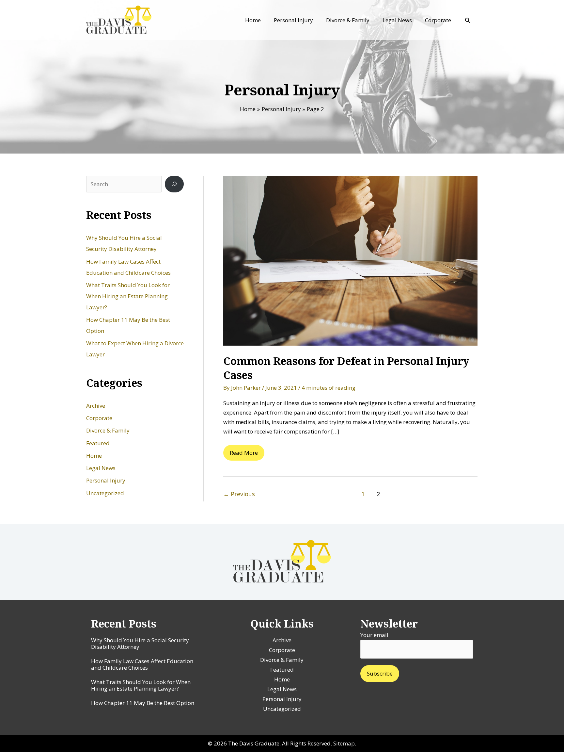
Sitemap (344, 743)
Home (94, 455)
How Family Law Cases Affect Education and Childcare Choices (142, 664)
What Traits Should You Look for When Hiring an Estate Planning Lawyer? (128, 296)
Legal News (101, 468)
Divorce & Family (108, 430)
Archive (95, 405)
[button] (467, 20)
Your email (374, 635)
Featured (98, 443)
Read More (243, 455)
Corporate (99, 418)
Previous (239, 494)
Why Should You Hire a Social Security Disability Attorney (140, 643)
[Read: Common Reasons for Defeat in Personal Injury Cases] (350, 260)
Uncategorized (105, 493)
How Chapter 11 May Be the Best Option (142, 703)
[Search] (174, 184)
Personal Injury (105, 480)
